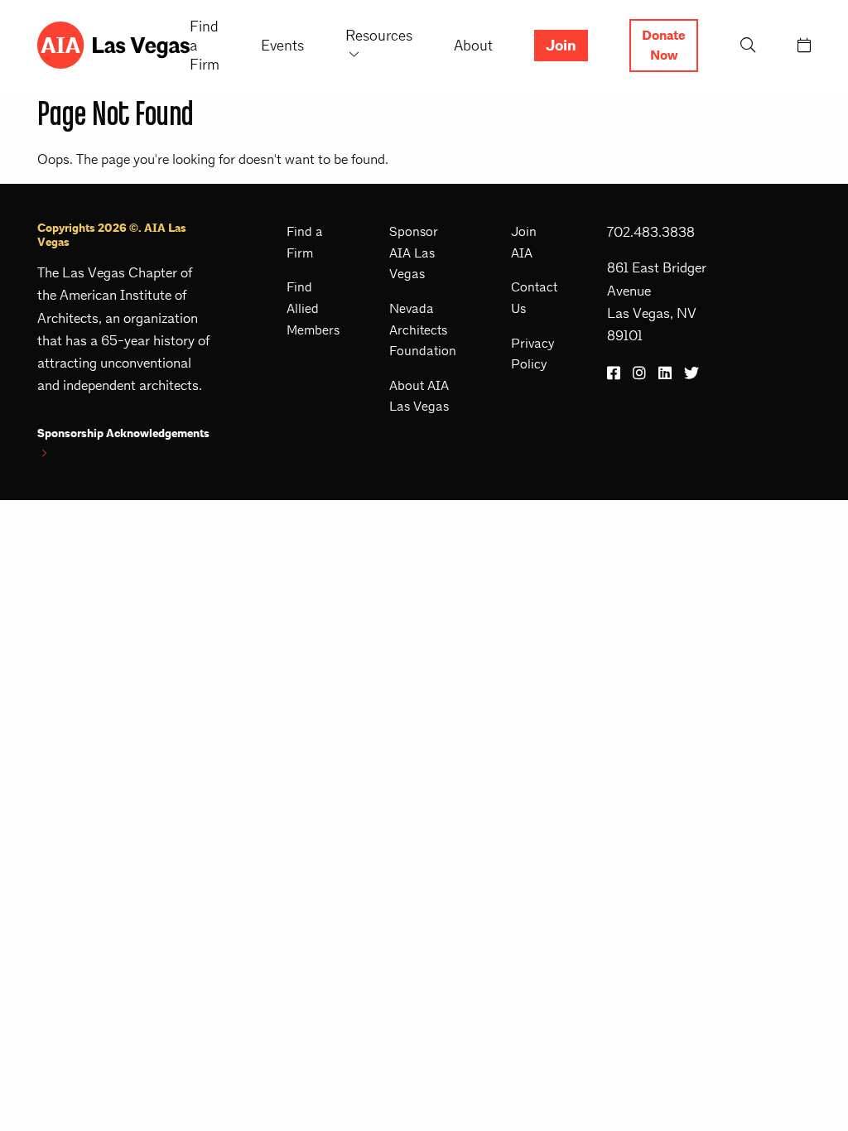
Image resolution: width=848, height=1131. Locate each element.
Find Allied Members (313, 308)
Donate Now (664, 45)
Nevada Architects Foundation (422, 330)
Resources (378, 35)
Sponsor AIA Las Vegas (413, 253)
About (473, 45)
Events (282, 45)
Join (561, 45)
